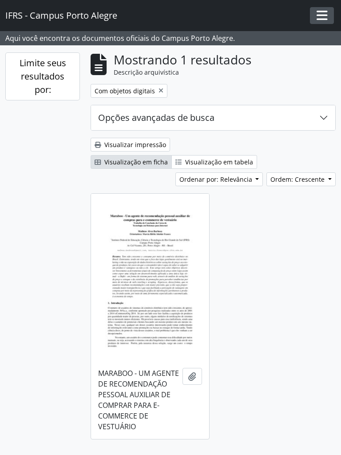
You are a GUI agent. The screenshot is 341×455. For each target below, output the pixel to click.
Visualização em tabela (218, 162)
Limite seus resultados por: (43, 76)
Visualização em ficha (135, 162)
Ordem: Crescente (298, 179)
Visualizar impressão (134, 144)
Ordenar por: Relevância (216, 179)
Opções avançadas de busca (156, 118)
